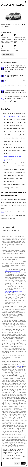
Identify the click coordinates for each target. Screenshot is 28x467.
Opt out (17, 463)
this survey (19, 366)
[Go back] (2, 2)
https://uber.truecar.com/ (11, 116)
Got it (23, 463)
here (2, 212)
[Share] (25, 2)
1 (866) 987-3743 (15, 230)
